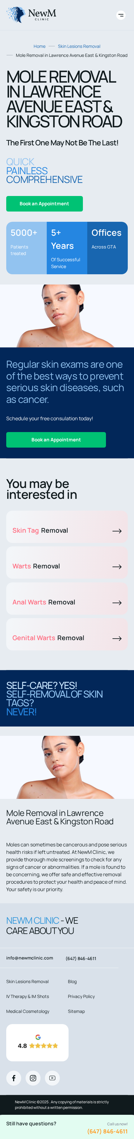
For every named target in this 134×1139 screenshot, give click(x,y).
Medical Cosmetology (27, 1011)
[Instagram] (33, 1078)
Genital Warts (48, 637)
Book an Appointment (44, 203)
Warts (36, 566)
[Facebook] (13, 1078)
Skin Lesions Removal (79, 46)
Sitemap (76, 1011)
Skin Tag (40, 530)
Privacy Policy (81, 996)
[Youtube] (52, 1078)
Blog (72, 981)
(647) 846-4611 (107, 1131)
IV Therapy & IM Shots (27, 996)
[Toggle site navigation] (121, 15)
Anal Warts (43, 602)
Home (39, 46)
